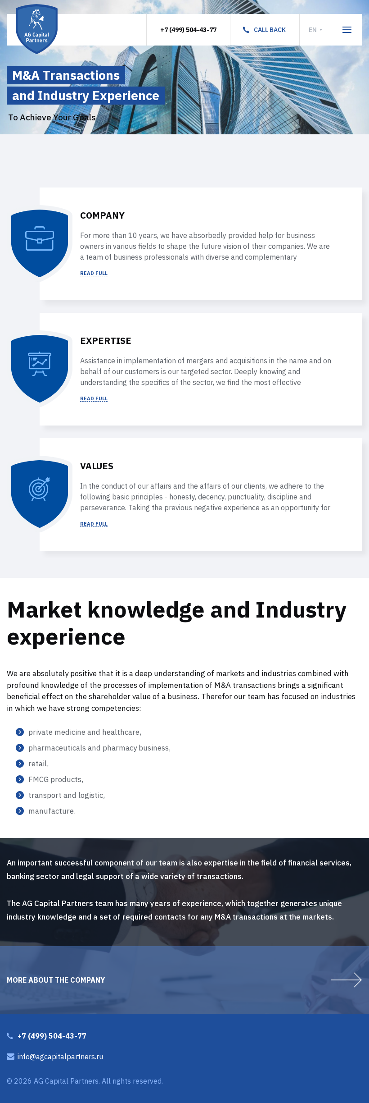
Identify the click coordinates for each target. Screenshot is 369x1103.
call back (270, 30)
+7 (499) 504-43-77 (188, 30)
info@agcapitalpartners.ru (60, 1056)
